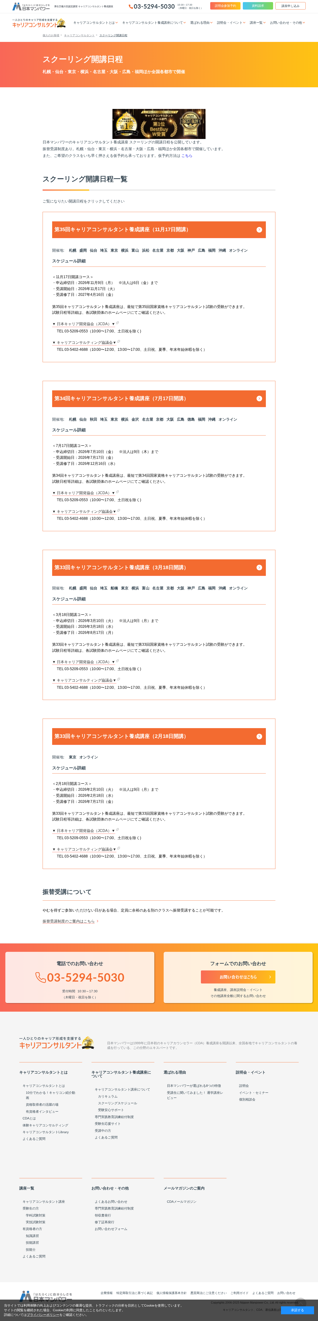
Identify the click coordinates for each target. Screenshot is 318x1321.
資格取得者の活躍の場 (42, 1104)
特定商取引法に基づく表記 (134, 1292)
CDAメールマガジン (181, 1201)
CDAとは (29, 1118)
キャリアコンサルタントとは (44, 1086)
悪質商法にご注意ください (208, 1292)
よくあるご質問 (34, 1139)
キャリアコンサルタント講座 (44, 1201)
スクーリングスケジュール (117, 1103)
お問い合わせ (286, 1292)
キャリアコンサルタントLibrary (46, 1132)
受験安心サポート (111, 1110)
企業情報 (107, 1292)
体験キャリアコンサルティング (45, 1125)
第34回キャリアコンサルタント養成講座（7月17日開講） (121, 398)
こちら (187, 156)
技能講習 (32, 1242)
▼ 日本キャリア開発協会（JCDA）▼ (83, 324)
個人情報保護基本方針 (171, 1292)
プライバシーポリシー (43, 1315)
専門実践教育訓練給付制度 (114, 1117)
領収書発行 (103, 1215)
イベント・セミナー (253, 1093)
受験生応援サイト (108, 1123)
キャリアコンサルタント (79, 35)
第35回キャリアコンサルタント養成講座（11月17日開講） (122, 229)
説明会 (244, 1086)
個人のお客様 (51, 35)
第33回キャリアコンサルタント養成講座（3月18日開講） (121, 567)
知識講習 (32, 1236)
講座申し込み (290, 6)
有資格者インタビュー (42, 1111)
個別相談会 (247, 1099)
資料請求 (258, 5)
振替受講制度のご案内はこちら (69, 921)
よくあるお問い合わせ (111, 1201)
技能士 (31, 1249)
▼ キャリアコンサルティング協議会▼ (84, 343)
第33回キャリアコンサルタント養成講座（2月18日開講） (121, 736)
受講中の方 (103, 1130)
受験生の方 (31, 1208)
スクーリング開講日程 (113, 35)
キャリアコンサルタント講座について (122, 1089)
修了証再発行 (104, 1222)
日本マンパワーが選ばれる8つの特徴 (194, 1086)
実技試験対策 (35, 1222)
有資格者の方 (32, 1229)
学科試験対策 (35, 1215)
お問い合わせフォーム (111, 1229)
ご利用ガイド (239, 1292)
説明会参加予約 (225, 5)
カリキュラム (108, 1096)
